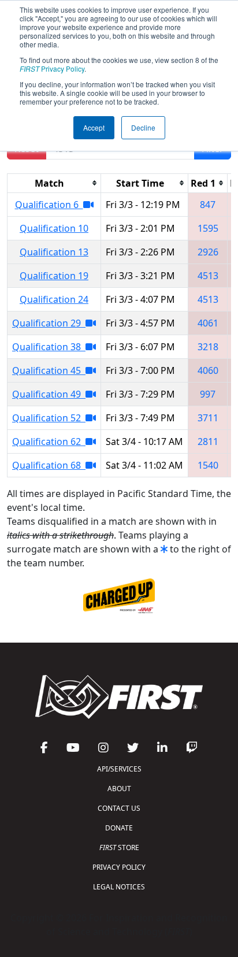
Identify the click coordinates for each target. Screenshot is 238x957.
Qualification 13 (54, 252)
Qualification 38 (48, 346)
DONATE (119, 828)
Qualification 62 (48, 441)
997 (207, 394)
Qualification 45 (48, 370)
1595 (208, 228)
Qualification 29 (48, 323)
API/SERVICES (119, 769)
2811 (208, 441)
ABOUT (119, 788)
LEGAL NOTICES (119, 887)
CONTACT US (119, 808)
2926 (208, 252)
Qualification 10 (54, 228)
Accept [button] (94, 127)
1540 (208, 465)
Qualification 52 (48, 417)
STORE (119, 847)
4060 (208, 370)
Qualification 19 (54, 275)
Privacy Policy (52, 68)
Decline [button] (143, 127)
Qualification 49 (48, 394)
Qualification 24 (54, 299)
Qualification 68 (48, 465)
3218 (208, 346)
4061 (208, 323)
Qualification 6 (49, 204)
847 (207, 204)
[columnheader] (54, 182)
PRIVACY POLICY (119, 867)
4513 (208, 275)
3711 (208, 417)
